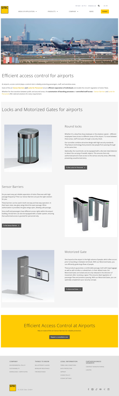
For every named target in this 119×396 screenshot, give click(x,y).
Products (52, 11)
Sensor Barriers (18, 88)
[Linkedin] (108, 389)
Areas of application (26, 11)
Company (72, 11)
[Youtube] (100, 389)
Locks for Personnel (35, 88)
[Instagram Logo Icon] (92, 389)
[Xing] (104, 389)
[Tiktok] (96, 389)
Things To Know (42, 361)
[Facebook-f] (88, 389)
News (91, 11)
